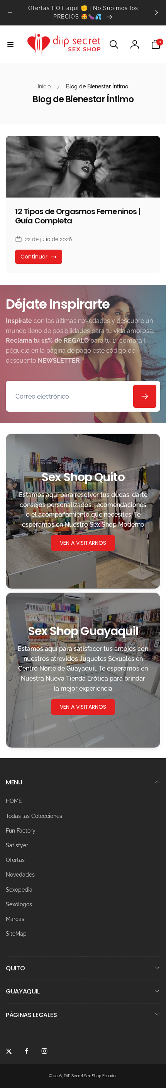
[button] (10, 44)
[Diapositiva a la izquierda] (10, 12)
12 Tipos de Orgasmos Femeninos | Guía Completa (78, 216)
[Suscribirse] (144, 396)
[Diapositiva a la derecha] (156, 12)
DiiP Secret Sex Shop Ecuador (90, 1076)
